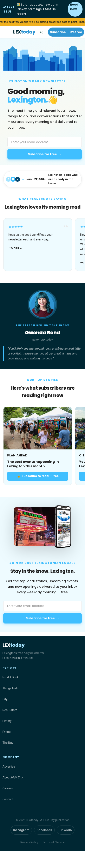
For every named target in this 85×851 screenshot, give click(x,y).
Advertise (8, 766)
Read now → (74, 9)
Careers (7, 788)
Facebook (44, 830)
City (4, 699)
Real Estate (9, 710)
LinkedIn (65, 830)
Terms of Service (53, 842)
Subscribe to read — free (38, 476)
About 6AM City (12, 777)
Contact (7, 799)
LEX (24, 32)
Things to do (10, 688)
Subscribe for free (44, 154)
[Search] (41, 32)
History (7, 721)
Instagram (21, 830)
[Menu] (7, 32)
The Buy (7, 742)
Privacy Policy (29, 842)
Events (6, 731)
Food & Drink (10, 677)
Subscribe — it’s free (66, 32)
